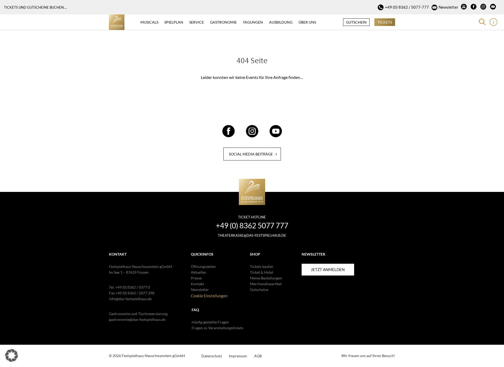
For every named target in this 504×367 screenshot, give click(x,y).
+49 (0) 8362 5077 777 (252, 225)
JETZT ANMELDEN (328, 269)
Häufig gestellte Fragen (210, 322)
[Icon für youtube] (493, 7)
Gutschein (356, 22)
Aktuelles (198, 272)
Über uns (307, 22)
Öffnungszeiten (203, 266)
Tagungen (253, 22)
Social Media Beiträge (251, 154)
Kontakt (197, 284)
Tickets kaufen (261, 266)
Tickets (384, 22)
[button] (11, 355)
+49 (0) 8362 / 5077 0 (132, 287)
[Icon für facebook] (474, 7)
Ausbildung (280, 22)
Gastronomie (223, 22)
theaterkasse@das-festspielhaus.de (252, 235)
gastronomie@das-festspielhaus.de (137, 319)
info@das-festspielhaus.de (130, 298)
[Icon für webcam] (464, 7)
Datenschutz (211, 356)
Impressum (238, 356)
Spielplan (173, 22)
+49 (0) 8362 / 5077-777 (407, 7)
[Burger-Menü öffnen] (493, 22)
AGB (258, 356)
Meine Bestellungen (266, 278)
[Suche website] (482, 22)
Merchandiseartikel (266, 284)
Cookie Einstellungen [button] (209, 295)
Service (196, 22)
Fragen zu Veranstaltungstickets (217, 328)
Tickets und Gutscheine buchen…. (35, 7)
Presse (196, 278)
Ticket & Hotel (261, 272)
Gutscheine (259, 289)
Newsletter (448, 7)
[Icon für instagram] (483, 7)
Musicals (149, 22)
